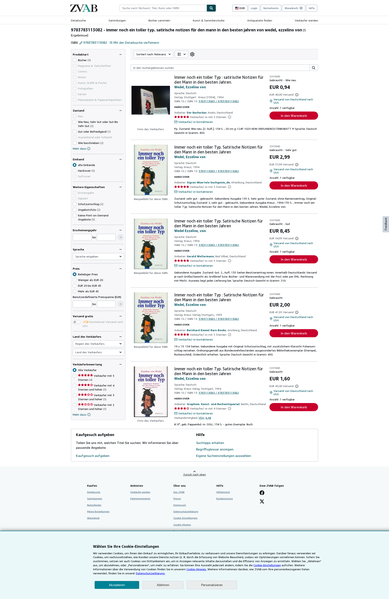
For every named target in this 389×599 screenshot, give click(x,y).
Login (254, 8)
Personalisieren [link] (212, 585)
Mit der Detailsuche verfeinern (136, 42)
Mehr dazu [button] (79, 414)
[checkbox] (74, 60)
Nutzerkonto (271, 8)
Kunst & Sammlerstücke (208, 20)
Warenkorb (93, 517)
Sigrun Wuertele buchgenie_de (208, 182)
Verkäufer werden (306, 20)
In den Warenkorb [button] (294, 116)
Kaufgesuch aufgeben (92, 456)
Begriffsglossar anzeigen (214, 449)
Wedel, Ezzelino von (189, 157)
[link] (192, 54)
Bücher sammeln (159, 20)
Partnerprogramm (140, 498)
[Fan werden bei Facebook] (262, 493)
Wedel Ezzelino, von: (190, 231)
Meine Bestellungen (98, 511)
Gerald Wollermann (200, 256)
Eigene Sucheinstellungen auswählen (223, 456)
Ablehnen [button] (163, 585)
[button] (120, 237)
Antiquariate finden (259, 20)
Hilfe (312, 8)
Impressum (179, 504)
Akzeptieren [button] (117, 585)
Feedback (385, 224)
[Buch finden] (211, 8)
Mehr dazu (79, 148)
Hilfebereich (223, 492)
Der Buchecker (197, 112)
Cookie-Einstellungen (267, 565)
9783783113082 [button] (95, 42)
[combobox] (163, 8)
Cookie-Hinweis (182, 524)
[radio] (74, 170)
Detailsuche (78, 20)
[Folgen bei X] (262, 502)
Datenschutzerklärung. (150, 573)
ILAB (208, 417)
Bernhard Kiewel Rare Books (206, 330)
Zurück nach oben (194, 474)
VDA (201, 417)
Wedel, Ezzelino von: (190, 87)
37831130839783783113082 (219, 101)
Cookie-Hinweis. (196, 569)
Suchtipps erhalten (210, 443)
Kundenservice (224, 498)
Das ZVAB (179, 492)
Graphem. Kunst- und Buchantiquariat (213, 404)
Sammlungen (117, 20)
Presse (177, 498)
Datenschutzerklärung (185, 511)
